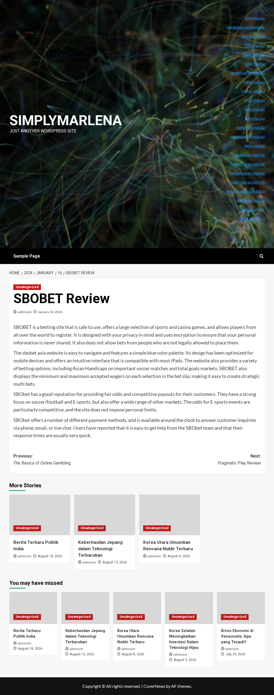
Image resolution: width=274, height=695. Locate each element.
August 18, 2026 (50, 556)
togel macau (254, 81)
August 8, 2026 (179, 556)
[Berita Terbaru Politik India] (39, 515)
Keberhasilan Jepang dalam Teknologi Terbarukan (100, 549)
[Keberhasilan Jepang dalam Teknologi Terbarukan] (104, 515)
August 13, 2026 (114, 562)
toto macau (255, 118)
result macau (253, 90)
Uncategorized (27, 287)
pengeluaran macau (247, 136)
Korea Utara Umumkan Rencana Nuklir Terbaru (135, 636)
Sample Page (26, 256)
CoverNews (154, 686)
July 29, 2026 (235, 654)
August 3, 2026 (185, 660)
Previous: (42, 460)
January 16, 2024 (50, 312)
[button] (261, 256)
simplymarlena (65, 120)
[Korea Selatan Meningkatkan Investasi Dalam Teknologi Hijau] (189, 608)
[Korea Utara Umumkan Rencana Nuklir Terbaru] (169, 515)
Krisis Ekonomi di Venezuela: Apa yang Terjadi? (237, 636)
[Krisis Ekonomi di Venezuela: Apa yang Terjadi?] (241, 608)
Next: (239, 460)
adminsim (25, 312)
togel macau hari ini (247, 182)
